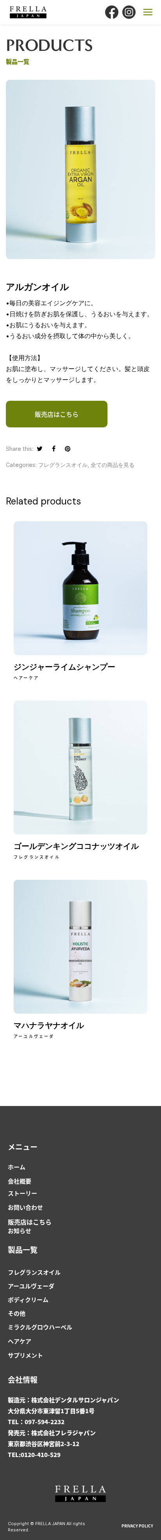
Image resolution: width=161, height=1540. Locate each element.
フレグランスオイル (63, 464)
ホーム (16, 1167)
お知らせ (19, 1231)
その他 (16, 1313)
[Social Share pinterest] (67, 448)
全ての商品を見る (112, 464)
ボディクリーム (28, 1299)
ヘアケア (19, 1341)
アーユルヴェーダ (31, 1286)
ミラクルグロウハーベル (40, 1327)
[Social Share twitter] (40, 448)
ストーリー (22, 1193)
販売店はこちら (30, 1222)
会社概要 (19, 1181)
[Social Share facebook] (53, 448)
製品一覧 (23, 1249)
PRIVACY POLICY (137, 1526)
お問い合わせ (25, 1207)
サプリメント (25, 1355)
